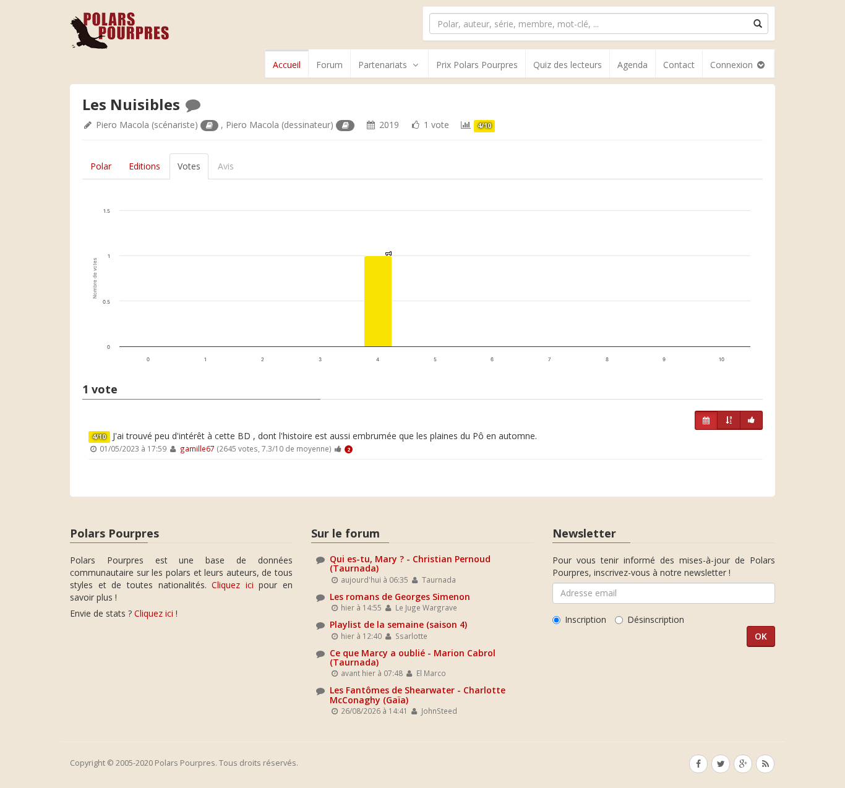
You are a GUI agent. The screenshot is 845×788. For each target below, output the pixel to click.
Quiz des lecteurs (567, 65)
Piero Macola (122, 125)
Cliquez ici (233, 585)
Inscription (585, 619)
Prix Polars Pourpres (477, 65)
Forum (329, 65)
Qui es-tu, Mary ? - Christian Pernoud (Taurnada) (410, 563)
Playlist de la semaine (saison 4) (398, 624)
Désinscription (655, 619)
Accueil (287, 65)
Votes (189, 166)
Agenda (632, 65)
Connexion (732, 65)
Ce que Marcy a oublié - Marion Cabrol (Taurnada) (412, 657)
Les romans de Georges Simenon (400, 596)
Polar (100, 166)
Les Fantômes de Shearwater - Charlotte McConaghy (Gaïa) (417, 694)
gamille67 (197, 448)
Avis (226, 166)
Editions (144, 166)
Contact (679, 65)
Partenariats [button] (382, 65)
